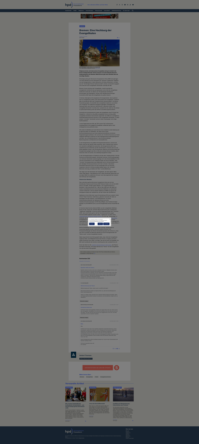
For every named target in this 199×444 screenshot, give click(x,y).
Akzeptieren (106, 223)
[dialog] (99, 222)
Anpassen (92, 223)
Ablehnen (100, 223)
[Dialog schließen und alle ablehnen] (110, 218)
